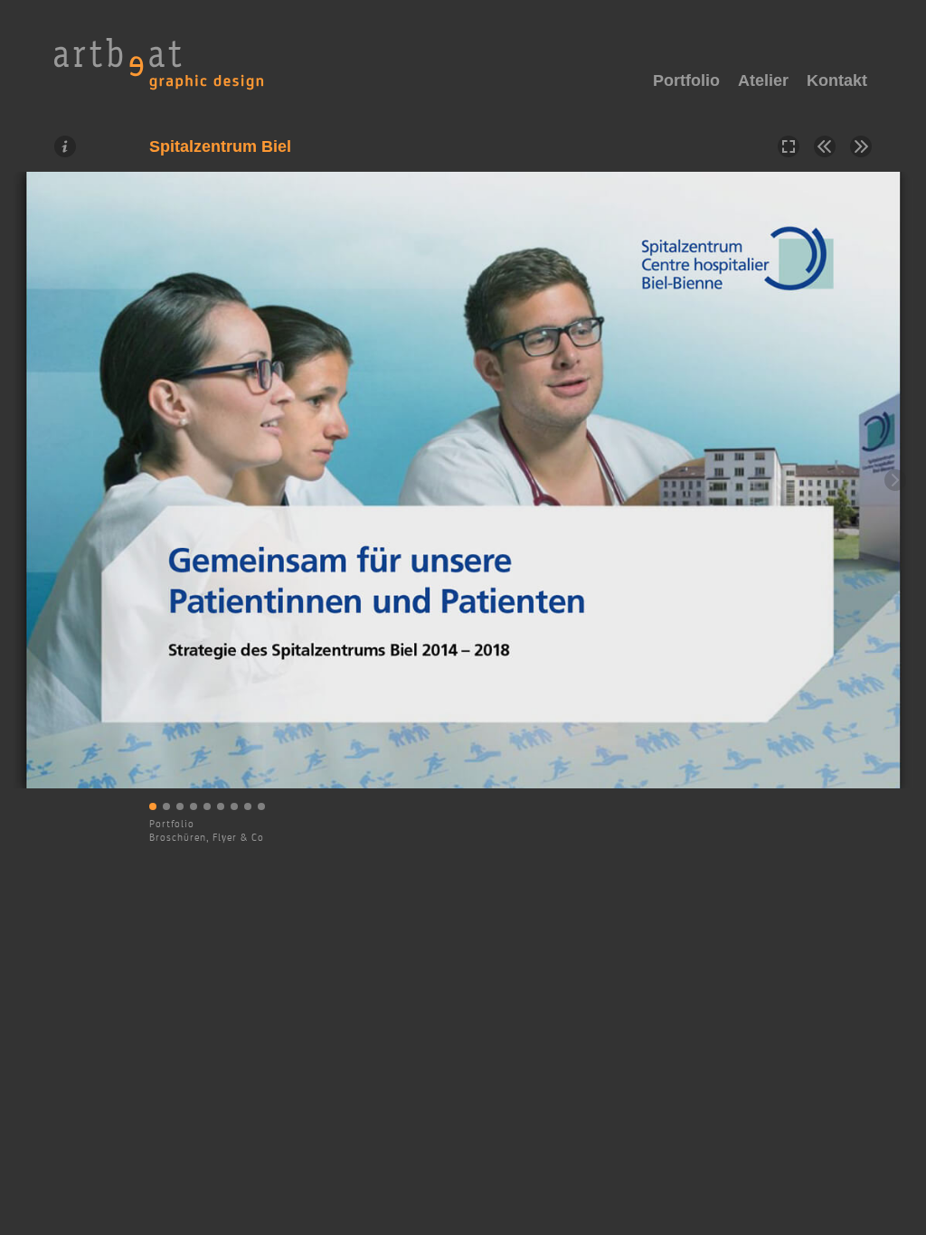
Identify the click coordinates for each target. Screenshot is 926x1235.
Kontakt (837, 80)
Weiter (895, 480)
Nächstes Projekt (861, 146)
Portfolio (171, 823)
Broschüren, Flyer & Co (206, 837)
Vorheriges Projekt (825, 146)
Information (65, 146)
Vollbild (788, 146)
